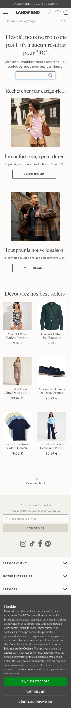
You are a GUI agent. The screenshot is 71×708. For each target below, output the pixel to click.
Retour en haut (35, 483)
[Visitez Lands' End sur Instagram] (23, 544)
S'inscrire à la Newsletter (35, 505)
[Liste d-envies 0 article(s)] (58, 12)
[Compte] (50, 12)
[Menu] (5, 12)
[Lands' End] (28, 12)
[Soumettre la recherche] (63, 21)
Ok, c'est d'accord (35, 681)
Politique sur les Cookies (18, 648)
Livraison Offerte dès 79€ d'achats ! (35, 3)
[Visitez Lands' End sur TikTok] (31, 544)
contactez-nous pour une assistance (35, 66)
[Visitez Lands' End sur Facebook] (39, 544)
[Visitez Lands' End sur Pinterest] (46, 544)
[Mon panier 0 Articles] (66, 12)
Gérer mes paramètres (35, 701)
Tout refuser (35, 691)
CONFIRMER (35, 528)
